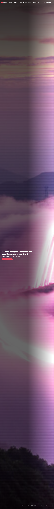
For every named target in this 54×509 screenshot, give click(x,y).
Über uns (24, 2)
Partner (12, 262)
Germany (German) (48, 2)
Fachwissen (10, 2)
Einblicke (15, 2)
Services (5, 262)
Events (21, 2)
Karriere (29, 2)
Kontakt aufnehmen (36, 2)
